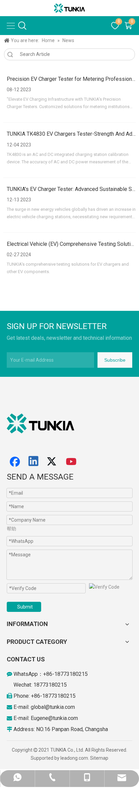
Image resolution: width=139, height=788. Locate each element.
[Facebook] (15, 462)
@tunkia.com (60, 707)
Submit (25, 607)
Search (10, 54)
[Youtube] (71, 462)
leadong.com (74, 758)
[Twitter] (53, 462)
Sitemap (99, 758)
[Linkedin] (34, 462)
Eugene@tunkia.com (54, 718)
